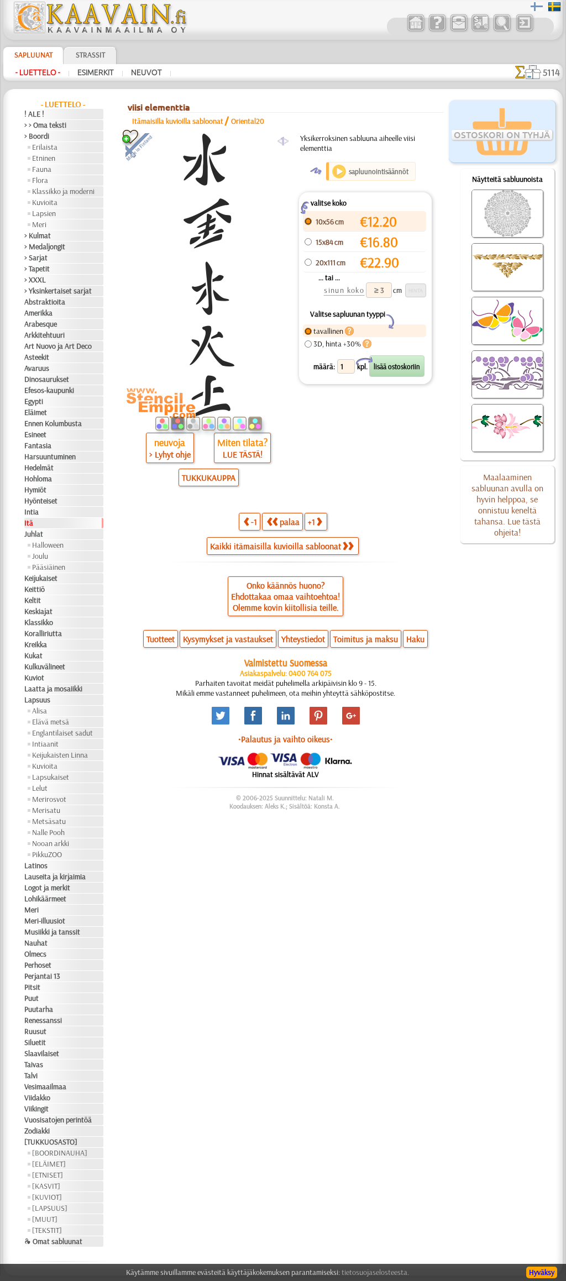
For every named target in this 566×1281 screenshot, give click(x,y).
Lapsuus (37, 700)
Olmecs (35, 954)
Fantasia (37, 445)
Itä (28, 523)
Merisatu (46, 810)
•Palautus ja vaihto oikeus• (285, 738)
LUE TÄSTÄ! (243, 454)
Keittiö (34, 589)
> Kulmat (37, 235)
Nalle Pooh (48, 832)
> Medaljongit (44, 246)
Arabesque (40, 324)
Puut (31, 998)
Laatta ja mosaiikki (53, 689)
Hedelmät (39, 468)
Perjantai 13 (42, 976)
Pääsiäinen (48, 567)
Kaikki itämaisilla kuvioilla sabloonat (275, 546)
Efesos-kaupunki (49, 390)
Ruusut (35, 1031)
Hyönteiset (40, 501)
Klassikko (38, 622)
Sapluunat (33, 55)
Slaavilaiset (41, 1053)
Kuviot (34, 678)
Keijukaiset (40, 578)
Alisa (39, 711)
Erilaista (44, 147)
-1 (254, 521)
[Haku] (501, 30)
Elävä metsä (50, 722)
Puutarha (38, 1009)
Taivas (33, 1064)
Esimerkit (95, 72)
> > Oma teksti (45, 125)
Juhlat (33, 534)
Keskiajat (38, 611)
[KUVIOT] (47, 1197)
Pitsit (32, 987)
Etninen (43, 158)
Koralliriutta (43, 633)
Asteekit (36, 357)
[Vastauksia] (437, 30)
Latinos (36, 865)
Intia (31, 512)
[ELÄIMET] (49, 1164)
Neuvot (146, 72)
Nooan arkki (50, 843)
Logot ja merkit (47, 888)
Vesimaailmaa (45, 1086)
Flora (40, 180)
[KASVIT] (46, 1186)
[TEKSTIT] (47, 1230)
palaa (290, 521)
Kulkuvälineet (44, 666)
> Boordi (36, 136)
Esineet (35, 434)
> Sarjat (36, 257)
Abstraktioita (44, 302)
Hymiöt (35, 490)
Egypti (33, 401)
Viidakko (37, 1097)
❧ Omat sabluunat (53, 1241)
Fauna (41, 169)
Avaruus (36, 368)
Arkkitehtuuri (44, 335)
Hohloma (38, 479)
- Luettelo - (37, 72)
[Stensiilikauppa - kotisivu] (99, 30)
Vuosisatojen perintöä (58, 1120)
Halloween (48, 545)
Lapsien (44, 213)
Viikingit (36, 1109)
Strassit (90, 55)
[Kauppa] (415, 30)
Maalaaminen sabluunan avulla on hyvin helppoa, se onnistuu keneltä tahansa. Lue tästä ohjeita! (507, 504)
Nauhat (36, 943)
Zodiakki (37, 1131)
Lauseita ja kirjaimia (55, 876)
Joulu (40, 556)
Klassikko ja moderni (63, 191)
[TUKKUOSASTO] (50, 1142)
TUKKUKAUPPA (208, 477)
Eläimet (35, 412)
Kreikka (35, 644)
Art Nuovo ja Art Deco (58, 346)
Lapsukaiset (50, 777)
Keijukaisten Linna (60, 755)
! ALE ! (34, 114)
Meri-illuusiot (44, 921)
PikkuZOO (47, 854)
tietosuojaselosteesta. (375, 1272)
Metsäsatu (49, 821)
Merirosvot (49, 799)
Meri (39, 224)
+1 (311, 521)
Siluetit (35, 1042)
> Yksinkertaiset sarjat (58, 291)
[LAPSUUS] (49, 1208)
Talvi (31, 1075)
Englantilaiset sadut (62, 733)
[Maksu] (480, 30)
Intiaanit (45, 744)
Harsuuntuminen (50, 456)
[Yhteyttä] (458, 30)
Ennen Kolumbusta (53, 423)
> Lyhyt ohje (170, 454)
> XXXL (35, 280)
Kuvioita (44, 202)
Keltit (32, 600)
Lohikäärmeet (45, 899)
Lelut (40, 788)
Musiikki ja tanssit (52, 932)
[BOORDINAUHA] (59, 1153)
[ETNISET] (47, 1175)
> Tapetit (37, 269)
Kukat (33, 655)
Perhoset (37, 965)
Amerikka (38, 313)
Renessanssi (43, 1020)
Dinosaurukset (46, 379)
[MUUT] (44, 1219)
